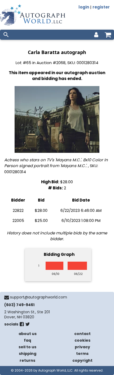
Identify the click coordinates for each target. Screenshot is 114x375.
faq (27, 340)
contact (82, 333)
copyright (82, 360)
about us (28, 333)
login (83, 7)
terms (82, 353)
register (101, 7)
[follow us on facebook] (21, 325)
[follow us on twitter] (27, 325)
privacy (82, 347)
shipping (27, 353)
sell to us (27, 347)
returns (27, 360)
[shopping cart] (107, 34)
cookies (82, 340)
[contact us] (6, 297)
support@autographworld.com (38, 297)
